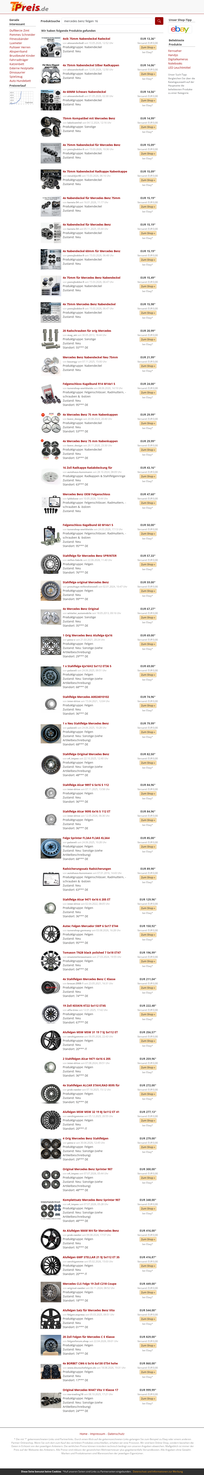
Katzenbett (17, 64)
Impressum (97, 1434)
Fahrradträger (19, 60)
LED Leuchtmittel (179, 67)
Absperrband (18, 51)
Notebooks (175, 63)
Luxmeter (16, 43)
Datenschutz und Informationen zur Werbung (158, 1471)
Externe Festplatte (22, 68)
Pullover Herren (20, 47)
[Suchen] (159, 21)
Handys (173, 55)
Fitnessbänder (19, 39)
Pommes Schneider (22, 35)
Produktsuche (50, 21)
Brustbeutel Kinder (22, 55)
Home (83, 1434)
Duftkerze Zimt (19, 30)
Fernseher (175, 51)
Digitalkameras (178, 59)
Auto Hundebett (20, 81)
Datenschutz (116, 1434)
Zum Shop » (148, 47)
